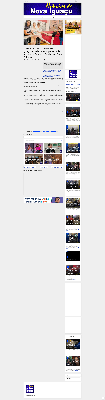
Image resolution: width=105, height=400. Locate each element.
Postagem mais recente (29, 167)
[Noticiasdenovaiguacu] (29, 1)
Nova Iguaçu (29, 46)
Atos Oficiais (32, 17)
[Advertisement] (33, 69)
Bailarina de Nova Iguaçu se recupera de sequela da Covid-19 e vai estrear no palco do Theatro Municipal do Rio (52, 149)
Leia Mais (74, 212)
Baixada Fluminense (37, 46)
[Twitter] (25, 1)
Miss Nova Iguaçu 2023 (51, 17)
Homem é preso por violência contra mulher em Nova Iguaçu (73, 168)
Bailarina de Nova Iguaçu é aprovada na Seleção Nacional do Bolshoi (33, 150)
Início (26, 17)
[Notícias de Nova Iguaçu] (52, 14)
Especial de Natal (71, 259)
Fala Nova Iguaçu (41, 17)
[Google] (27, 1)
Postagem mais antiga (57, 167)
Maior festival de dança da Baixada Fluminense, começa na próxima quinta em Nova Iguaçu (53, 160)
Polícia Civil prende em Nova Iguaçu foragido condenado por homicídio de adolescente (72, 238)
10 (68, 266)
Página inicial (43, 167)
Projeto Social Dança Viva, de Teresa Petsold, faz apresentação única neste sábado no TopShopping (33, 160)
